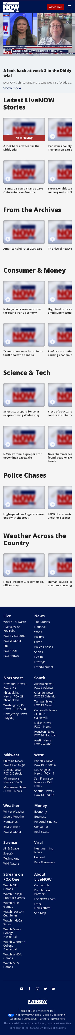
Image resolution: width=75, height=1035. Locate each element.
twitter (45, 988)
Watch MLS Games (11, 965)
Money (40, 805)
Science (10, 842)
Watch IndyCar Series (13, 922)
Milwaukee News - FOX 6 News (14, 789)
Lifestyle (39, 662)
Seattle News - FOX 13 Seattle (44, 793)
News (39, 615)
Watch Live (55, 7)
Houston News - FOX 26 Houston (45, 733)
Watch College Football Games (14, 896)
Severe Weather (14, 816)
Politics (39, 637)
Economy (40, 811)
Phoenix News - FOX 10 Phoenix (45, 763)
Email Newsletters (42, 906)
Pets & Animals (44, 862)
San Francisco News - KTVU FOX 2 (43, 782)
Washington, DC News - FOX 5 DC (15, 707)
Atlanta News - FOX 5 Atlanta (44, 686)
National (40, 627)
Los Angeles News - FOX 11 (44, 771)
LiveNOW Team (45, 899)
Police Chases (43, 647)
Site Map (40, 913)
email (53, 988)
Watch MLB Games (11, 905)
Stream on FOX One (13, 877)
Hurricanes (10, 822)
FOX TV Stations (14, 636)
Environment (11, 827)
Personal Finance (45, 822)
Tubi (6, 646)
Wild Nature (11, 863)
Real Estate (41, 832)
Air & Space (11, 848)
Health (38, 657)
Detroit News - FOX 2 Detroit (13, 771)
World (38, 632)
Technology (11, 858)
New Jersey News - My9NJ (15, 716)
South (39, 677)
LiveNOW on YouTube (11, 629)
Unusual (39, 857)
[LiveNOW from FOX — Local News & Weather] (11, 7)
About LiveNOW (42, 877)
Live (7, 615)
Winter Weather (13, 811)
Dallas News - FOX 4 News (43, 724)
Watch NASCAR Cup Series (13, 913)
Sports (38, 652)
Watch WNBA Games (12, 956)
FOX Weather (12, 641)
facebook (29, 988)
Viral (38, 842)
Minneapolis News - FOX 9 (12, 780)
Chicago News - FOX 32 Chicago (14, 763)
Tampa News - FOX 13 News (44, 703)
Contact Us (41, 885)
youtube (21, 988)
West (39, 754)
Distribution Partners (42, 892)
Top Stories (42, 622)
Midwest (11, 754)
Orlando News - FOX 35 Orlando (45, 694)
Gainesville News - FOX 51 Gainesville (45, 714)
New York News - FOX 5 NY (15, 686)
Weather (11, 805)
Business (40, 816)
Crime (38, 642)
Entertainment (43, 667)
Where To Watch (14, 622)
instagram (37, 988)
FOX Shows (11, 656)
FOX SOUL (10, 651)
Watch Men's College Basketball (12, 933)
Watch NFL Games (10, 887)
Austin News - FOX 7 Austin (43, 742)
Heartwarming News (43, 850)
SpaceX (8, 853)
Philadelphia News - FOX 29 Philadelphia (13, 696)
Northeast (13, 677)
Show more (12, 88)
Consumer (41, 827)
